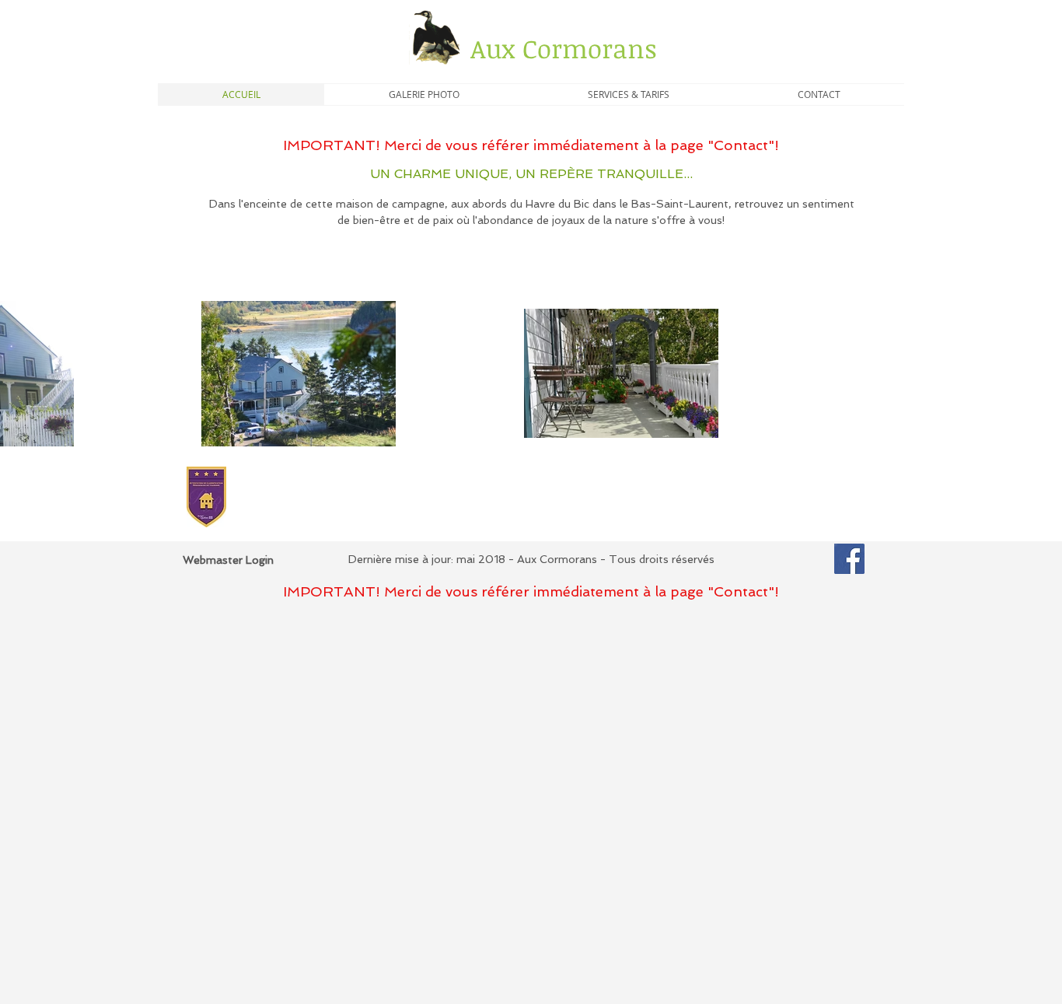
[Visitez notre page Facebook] (849, 559)
